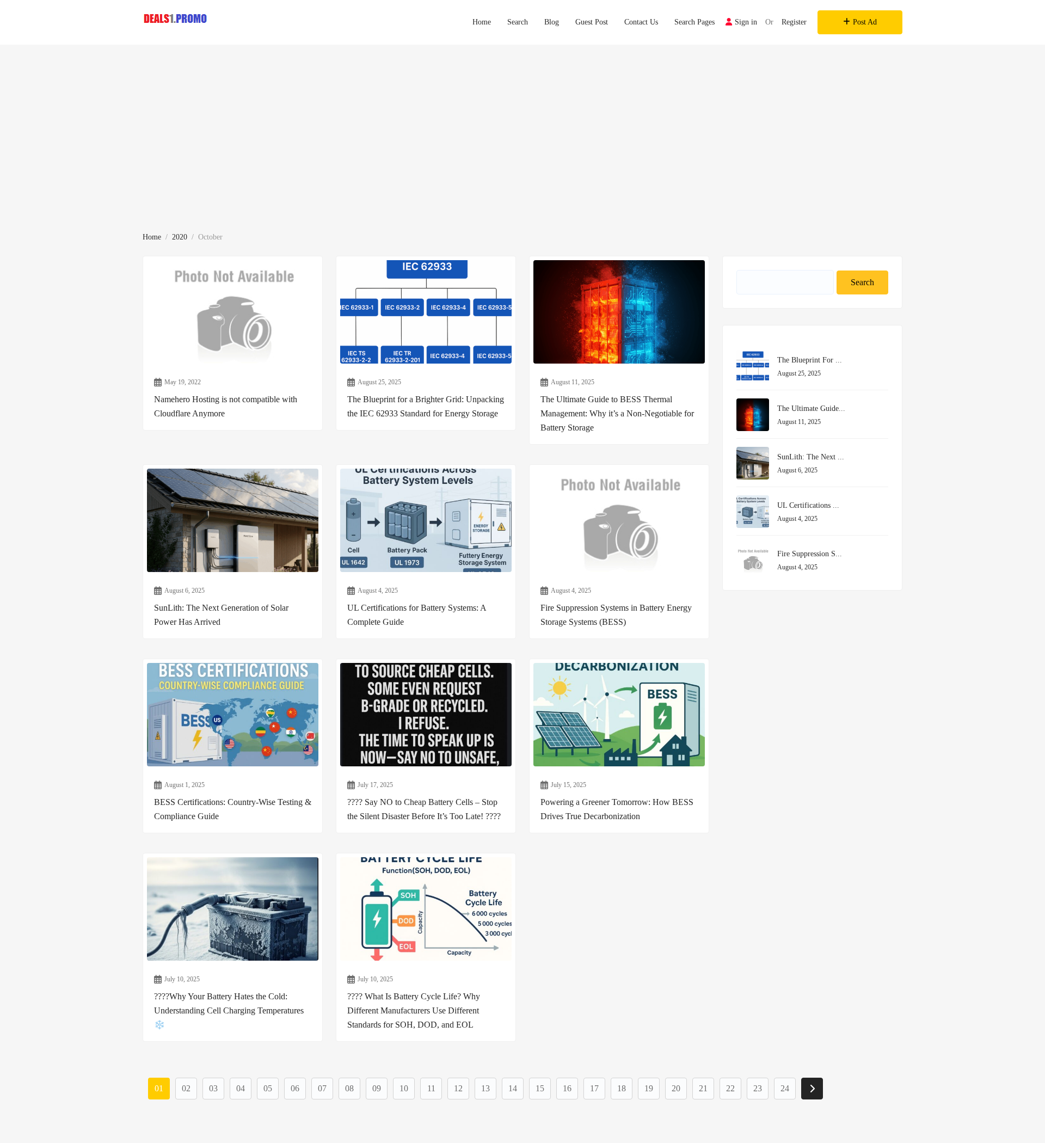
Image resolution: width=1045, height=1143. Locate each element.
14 (512, 1088)
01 (159, 1088)
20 (676, 1088)
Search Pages (694, 22)
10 (403, 1088)
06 (295, 1088)
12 (458, 1088)
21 (703, 1088)
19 (648, 1088)
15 (540, 1088)
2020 (179, 237)
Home (481, 22)
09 (376, 1088)
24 (784, 1088)
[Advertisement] (522, 126)
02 (186, 1088)
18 (621, 1088)
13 (485, 1088)
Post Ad (865, 22)
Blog (551, 22)
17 (594, 1088)
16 (567, 1088)
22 (730, 1088)
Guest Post (591, 22)
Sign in (746, 22)
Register (794, 22)
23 (757, 1088)
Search (517, 22)
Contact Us (641, 22)
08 (349, 1088)
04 (240, 1088)
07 (322, 1088)
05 (267, 1088)
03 (213, 1088)
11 (431, 1088)
